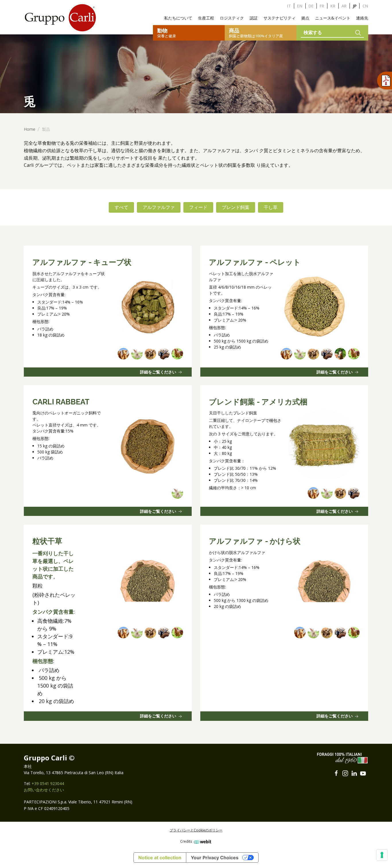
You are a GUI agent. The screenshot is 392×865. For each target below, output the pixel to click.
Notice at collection (159, 857)
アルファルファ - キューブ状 (81, 262)
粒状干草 (47, 541)
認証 (254, 18)
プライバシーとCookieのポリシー (196, 830)
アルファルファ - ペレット (255, 262)
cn (365, 6)
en (299, 6)
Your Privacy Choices (214, 857)
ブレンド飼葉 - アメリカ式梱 (258, 402)
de (311, 6)
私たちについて (178, 18)
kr (332, 6)
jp (354, 6)
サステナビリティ (279, 18)
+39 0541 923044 (48, 783)
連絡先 (362, 18)
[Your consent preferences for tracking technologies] (382, 855)
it (289, 6)
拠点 (305, 18)
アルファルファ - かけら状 (254, 541)
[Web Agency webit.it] (202, 841)
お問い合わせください (44, 789)
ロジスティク (232, 18)
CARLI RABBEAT (61, 402)
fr (322, 6)
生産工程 (206, 18)
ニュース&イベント (332, 18)
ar (344, 6)
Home (29, 129)
